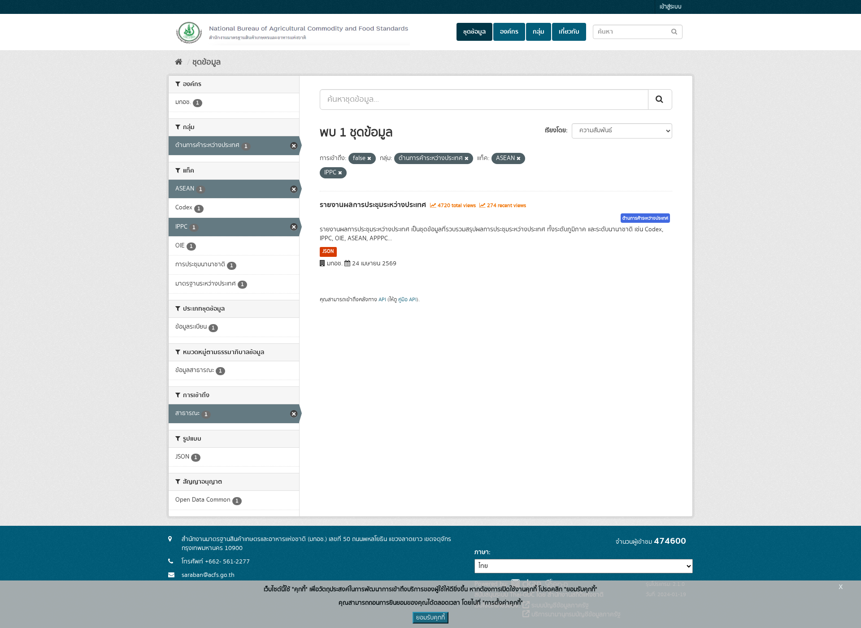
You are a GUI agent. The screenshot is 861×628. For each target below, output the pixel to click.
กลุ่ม (538, 32)
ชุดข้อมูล (474, 32)
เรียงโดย (555, 130)
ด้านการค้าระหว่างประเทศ (645, 218)
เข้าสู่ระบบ (671, 7)
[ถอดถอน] (369, 158)
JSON (328, 251)
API (382, 299)
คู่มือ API (407, 299)
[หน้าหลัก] (179, 62)
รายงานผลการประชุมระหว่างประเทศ (373, 205)
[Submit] (660, 99)
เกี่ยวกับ (569, 32)
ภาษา (481, 552)
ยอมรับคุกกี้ (430, 617)
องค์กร (509, 32)
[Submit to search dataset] (674, 31)
